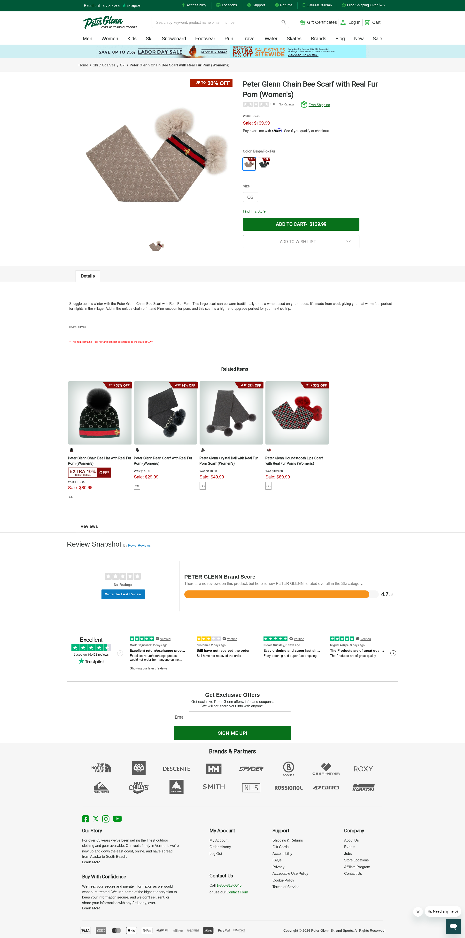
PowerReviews (139, 545)
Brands (318, 38)
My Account (218, 840)
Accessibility (282, 853)
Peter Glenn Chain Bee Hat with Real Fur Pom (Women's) (99, 461)
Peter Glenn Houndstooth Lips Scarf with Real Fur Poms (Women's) (294, 461)
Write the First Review (123, 594)
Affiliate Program (357, 867)
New (359, 38)
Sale (377, 38)
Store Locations (356, 860)
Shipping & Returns (287, 840)
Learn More (91, 862)
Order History (220, 847)
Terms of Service (285, 887)
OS (71, 496)
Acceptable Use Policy (290, 873)
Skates (294, 38)
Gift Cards (280, 847)
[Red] (268, 450)
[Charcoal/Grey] (137, 450)
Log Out (215, 853)
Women (109, 38)
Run (229, 38)
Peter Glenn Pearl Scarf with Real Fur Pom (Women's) (163, 461)
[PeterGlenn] (110, 22)
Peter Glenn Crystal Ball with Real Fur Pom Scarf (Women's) (229, 461)
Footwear (205, 38)
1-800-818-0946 (229, 885)
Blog (340, 38)
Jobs (348, 853)
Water (271, 38)
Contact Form (237, 892)
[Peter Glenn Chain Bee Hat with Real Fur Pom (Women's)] (100, 413)
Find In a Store (254, 211)
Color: (259, 151)
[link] (232, 51)
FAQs (277, 860)
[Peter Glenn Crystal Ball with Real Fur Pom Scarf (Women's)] (231, 413)
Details (88, 276)
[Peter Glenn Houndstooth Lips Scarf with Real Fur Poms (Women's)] (297, 413)
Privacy (278, 867)
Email (181, 717)
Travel (249, 38)
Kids (132, 38)
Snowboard (174, 38)
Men (87, 38)
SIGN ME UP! (232, 733)
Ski (149, 38)
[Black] (71, 450)
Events (349, 847)
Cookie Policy (283, 880)
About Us (351, 840)
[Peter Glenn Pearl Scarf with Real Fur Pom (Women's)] (165, 413)
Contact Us (353, 873)
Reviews (89, 526)
